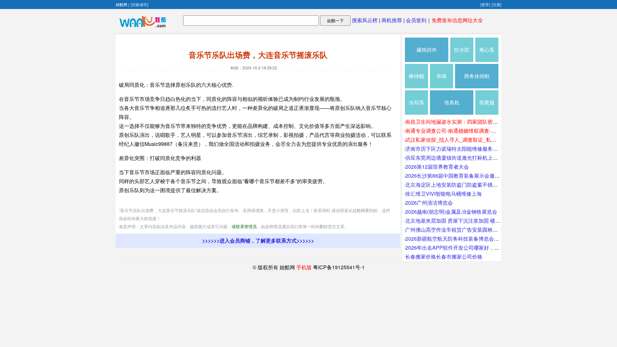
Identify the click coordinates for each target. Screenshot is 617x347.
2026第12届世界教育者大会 (437, 166)
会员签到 (416, 20)
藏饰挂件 (426, 49)
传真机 (452, 102)
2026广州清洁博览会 (429, 202)
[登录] (485, 4)
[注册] (496, 4)
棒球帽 (416, 76)
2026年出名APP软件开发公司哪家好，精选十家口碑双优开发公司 (480, 247)
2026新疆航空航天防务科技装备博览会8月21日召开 (464, 238)
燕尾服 (487, 102)
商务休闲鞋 (477, 76)
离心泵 (487, 49)
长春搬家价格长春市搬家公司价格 (443, 256)
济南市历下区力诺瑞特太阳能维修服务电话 (454, 148)
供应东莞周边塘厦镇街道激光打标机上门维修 (456, 157)
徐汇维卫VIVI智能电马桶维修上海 (443, 193)
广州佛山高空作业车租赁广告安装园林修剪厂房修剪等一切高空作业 (482, 229)
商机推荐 (391, 20)
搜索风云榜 (365, 20)
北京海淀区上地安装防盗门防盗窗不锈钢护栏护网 (461, 184)
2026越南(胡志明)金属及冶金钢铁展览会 (451, 211)
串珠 (441, 76)
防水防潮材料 (461, 54)
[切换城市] (139, 4)
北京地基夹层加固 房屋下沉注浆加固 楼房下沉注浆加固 (468, 220)
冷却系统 (416, 107)
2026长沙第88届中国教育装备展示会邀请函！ (457, 175)
